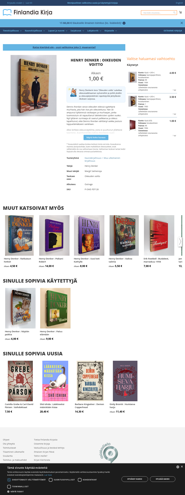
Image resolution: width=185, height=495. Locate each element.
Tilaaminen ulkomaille (13, 451)
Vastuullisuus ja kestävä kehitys (49, 447)
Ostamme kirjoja (42, 443)
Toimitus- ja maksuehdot (15, 460)
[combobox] (159, 12)
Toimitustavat (9, 447)
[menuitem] (11, 30)
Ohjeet (6, 439)
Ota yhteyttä (9, 443)
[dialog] (92, 479)
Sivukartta (8, 455)
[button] (62, 491)
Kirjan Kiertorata (42, 460)
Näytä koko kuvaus (96, 137)
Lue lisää (48, 475)
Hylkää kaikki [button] (163, 479)
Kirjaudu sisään (14, 2)
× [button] (182, 467)
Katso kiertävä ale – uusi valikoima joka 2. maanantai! (64, 47)
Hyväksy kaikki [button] (134, 479)
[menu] (92, 30)
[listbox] (177, 466)
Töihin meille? (40, 455)
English (179, 2)
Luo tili (29, 2)
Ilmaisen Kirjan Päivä (44, 451)
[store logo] (27, 12)
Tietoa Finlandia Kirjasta (45, 439)
